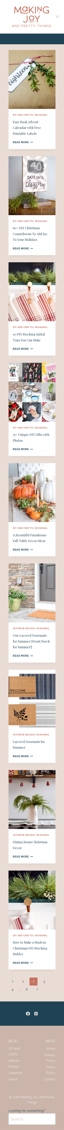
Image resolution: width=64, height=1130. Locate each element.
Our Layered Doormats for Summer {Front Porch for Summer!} (31, 641)
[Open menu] (57, 16)
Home (50, 1048)
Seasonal (41, 115)
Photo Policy (50, 1070)
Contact (49, 1079)
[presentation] (32, 79)
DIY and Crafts (23, 115)
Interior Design (23, 628)
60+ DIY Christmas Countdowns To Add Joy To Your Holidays (30, 234)
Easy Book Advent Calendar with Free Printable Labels (27, 128)
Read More (23, 142)
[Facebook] (28, 1013)
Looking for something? (27, 1111)
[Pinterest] (36, 1013)
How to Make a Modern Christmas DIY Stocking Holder (30, 948)
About (13, 1079)
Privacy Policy (49, 1058)
